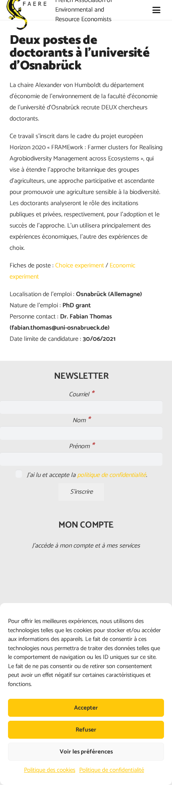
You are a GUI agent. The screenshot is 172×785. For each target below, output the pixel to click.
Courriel (81, 394)
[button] (156, 10)
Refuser (86, 730)
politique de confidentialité (111, 475)
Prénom (81, 446)
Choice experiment (79, 265)
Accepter (86, 708)
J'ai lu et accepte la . (86, 475)
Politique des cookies (49, 770)
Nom (81, 420)
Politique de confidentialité (111, 770)
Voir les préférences (86, 752)
